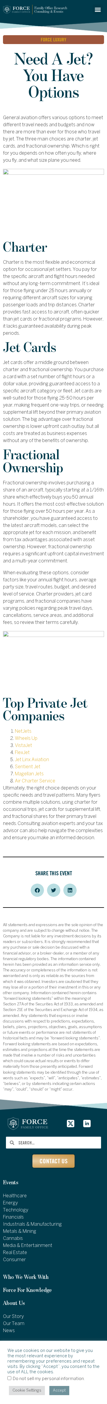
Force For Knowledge (27, 1290)
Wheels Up (26, 738)
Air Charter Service (35, 781)
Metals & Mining (19, 1231)
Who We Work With (25, 1277)
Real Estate (15, 1253)
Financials (13, 1217)
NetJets (23, 731)
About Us (14, 1303)
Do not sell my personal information (48, 1379)
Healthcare (15, 1196)
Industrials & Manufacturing (32, 1224)
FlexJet (22, 752)
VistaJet (23, 745)
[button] (98, 9)
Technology (15, 1210)
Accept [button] (59, 1390)
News (9, 1331)
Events (10, 1182)
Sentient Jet (27, 767)
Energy (10, 1203)
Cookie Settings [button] (26, 1390)
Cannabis (13, 1238)
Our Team (13, 1323)
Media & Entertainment (27, 1245)
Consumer (14, 1260)
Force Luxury (53, 40)
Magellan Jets (29, 774)
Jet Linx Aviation (32, 760)
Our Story (13, 1316)
